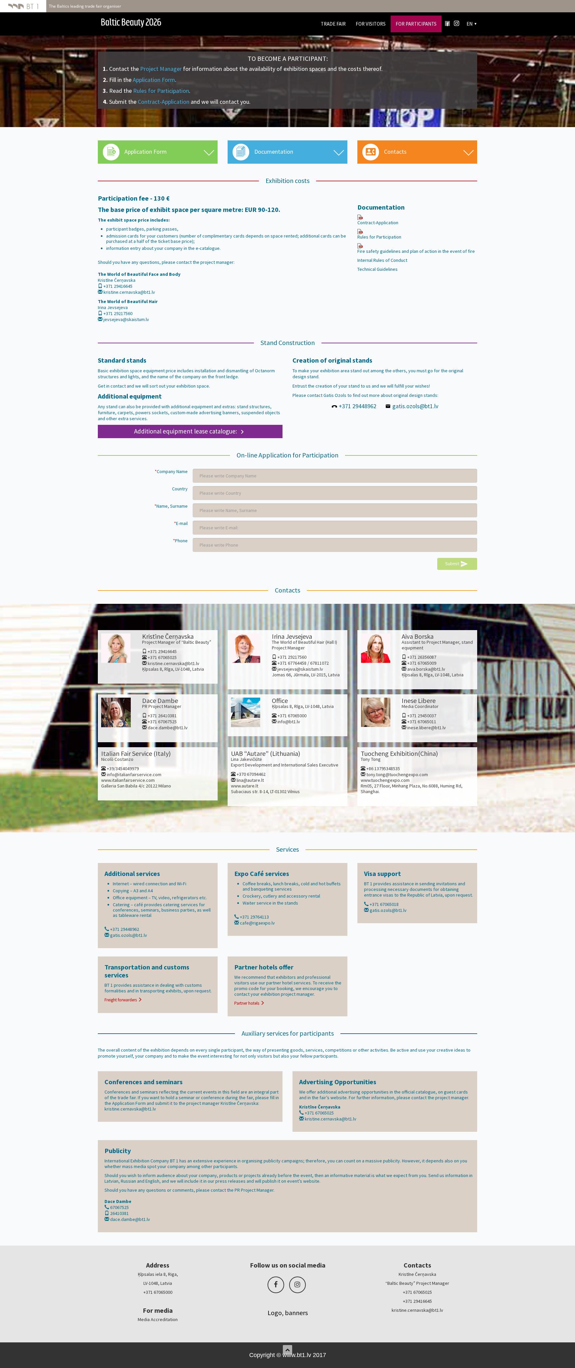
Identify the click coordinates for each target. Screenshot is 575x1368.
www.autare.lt (244, 786)
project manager (297, 994)
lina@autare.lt (250, 780)
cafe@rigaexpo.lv (257, 923)
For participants (416, 24)
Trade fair (333, 24)
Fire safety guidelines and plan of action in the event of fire (416, 251)
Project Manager (161, 69)
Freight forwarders (121, 1000)
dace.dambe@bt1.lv (168, 728)
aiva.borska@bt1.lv (426, 669)
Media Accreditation (158, 1319)
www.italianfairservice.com (128, 780)
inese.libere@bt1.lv (426, 728)
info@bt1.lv (289, 722)
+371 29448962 (357, 406)
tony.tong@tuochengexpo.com (397, 774)
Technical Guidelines (377, 269)
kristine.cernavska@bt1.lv (129, 292)
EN (470, 24)
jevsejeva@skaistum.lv (126, 319)
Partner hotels (247, 1003)
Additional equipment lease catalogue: (190, 431)
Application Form (154, 80)
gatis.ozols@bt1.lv (415, 406)
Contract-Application (163, 101)
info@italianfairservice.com (134, 774)
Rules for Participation (161, 90)
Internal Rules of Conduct (382, 260)
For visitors (371, 24)
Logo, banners (288, 1312)
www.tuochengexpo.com (385, 780)
